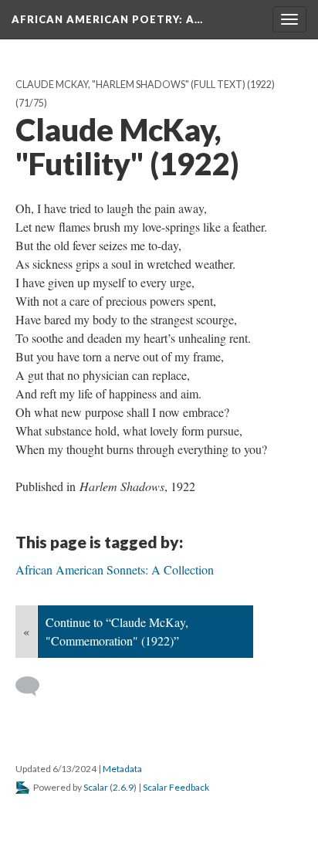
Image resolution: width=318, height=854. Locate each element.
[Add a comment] (34, 686)
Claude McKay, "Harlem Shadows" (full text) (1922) (145, 84)
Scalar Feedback (176, 787)
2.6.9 (123, 787)
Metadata (122, 768)
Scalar (95, 787)
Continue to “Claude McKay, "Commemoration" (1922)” (117, 631)
